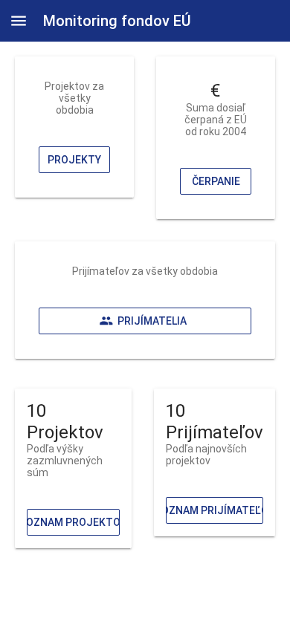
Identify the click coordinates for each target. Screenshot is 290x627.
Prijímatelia (152, 321)
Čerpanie (216, 181)
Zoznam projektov (73, 522)
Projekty (74, 160)
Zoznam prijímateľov (214, 510)
